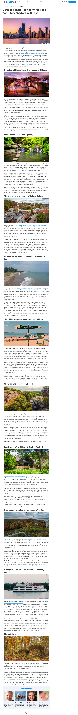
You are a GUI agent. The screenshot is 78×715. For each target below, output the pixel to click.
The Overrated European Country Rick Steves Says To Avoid (31, 704)
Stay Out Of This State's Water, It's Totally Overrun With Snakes (20, 704)
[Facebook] (62, 2)
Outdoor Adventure (41, 2)
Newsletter (73, 2)
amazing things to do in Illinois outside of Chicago (32, 53)
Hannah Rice (6, 15)
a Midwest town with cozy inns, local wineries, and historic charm (30, 225)
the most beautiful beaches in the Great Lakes (28, 288)
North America (13, 6)
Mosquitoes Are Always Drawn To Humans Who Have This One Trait (43, 704)
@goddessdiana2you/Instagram (43, 598)
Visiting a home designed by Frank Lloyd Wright (15, 476)
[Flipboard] (64, 2)
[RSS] (66, 2)
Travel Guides (30, 2)
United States (21, 6)
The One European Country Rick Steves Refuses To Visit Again (8, 704)
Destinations (22, 2)
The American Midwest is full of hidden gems (15, 47)
